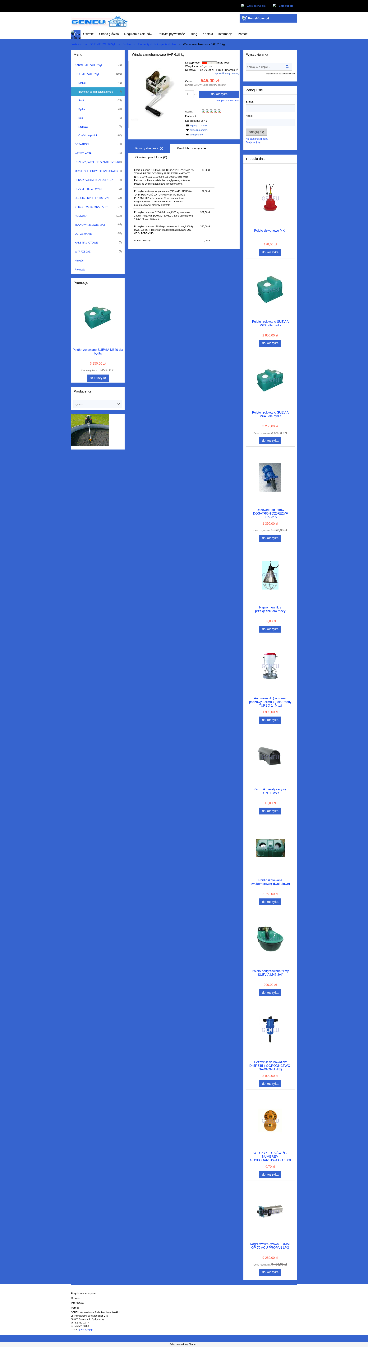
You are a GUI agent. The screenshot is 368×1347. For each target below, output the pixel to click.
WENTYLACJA (83, 153)
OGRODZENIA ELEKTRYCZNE (92, 198)
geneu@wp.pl (86, 1329)
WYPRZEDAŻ (82, 251)
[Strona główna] (99, 21)
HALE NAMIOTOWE (86, 242)
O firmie (75, 1298)
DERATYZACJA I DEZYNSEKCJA (94, 180)
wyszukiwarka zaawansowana (280, 73)
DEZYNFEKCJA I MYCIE (89, 189)
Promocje (80, 269)
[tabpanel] (184, 206)
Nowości (79, 260)
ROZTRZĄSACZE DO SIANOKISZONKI (97, 162)
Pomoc (75, 1307)
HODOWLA (81, 215)
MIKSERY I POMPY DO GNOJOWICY (96, 171)
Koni (80, 117)
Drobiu (81, 82)
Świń (81, 100)
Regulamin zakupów (83, 1293)
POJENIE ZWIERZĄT (87, 74)
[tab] (149, 148)
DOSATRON (82, 144)
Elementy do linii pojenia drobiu (95, 91)
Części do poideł (87, 135)
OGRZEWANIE (83, 233)
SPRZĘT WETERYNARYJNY (91, 206)
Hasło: (249, 115)
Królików (83, 126)
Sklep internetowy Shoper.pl (184, 1344)
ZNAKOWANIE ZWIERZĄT (90, 224)
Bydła (81, 109)
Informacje (77, 1302)
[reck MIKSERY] (90, 429)
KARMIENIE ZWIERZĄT (88, 65)
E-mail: (250, 101)
